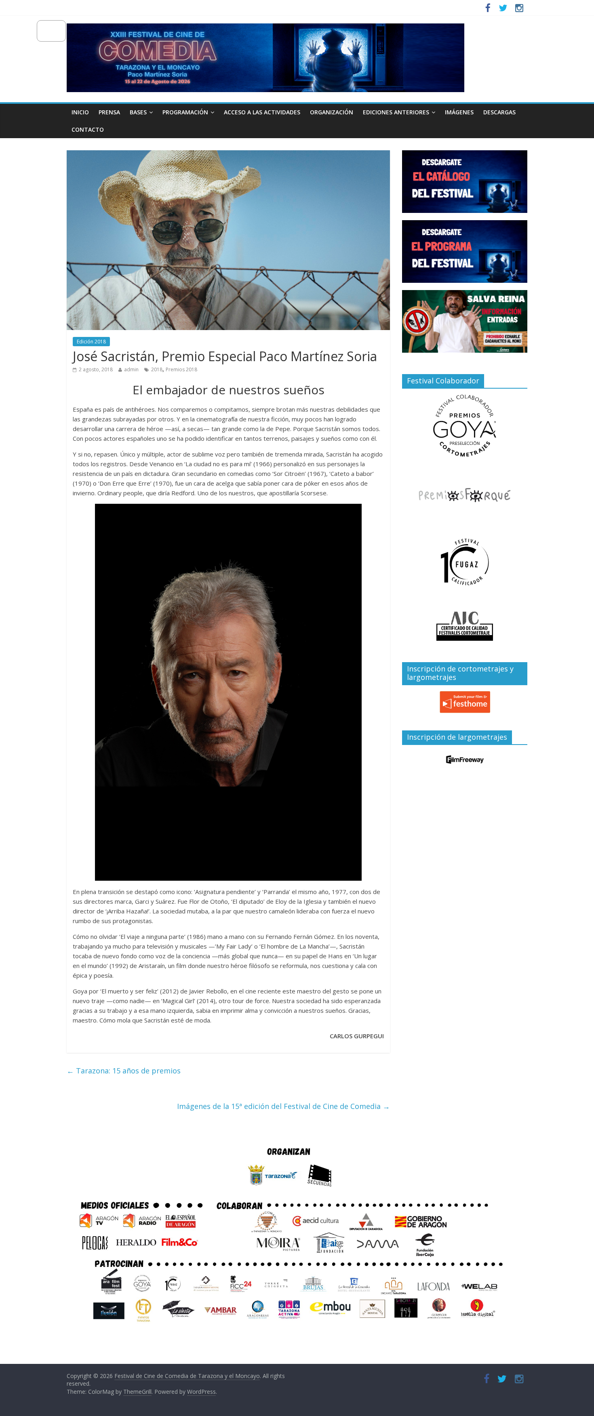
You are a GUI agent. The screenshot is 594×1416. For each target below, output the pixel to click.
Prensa (109, 112)
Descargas (499, 112)
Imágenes (459, 112)
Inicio (80, 112)
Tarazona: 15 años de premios (124, 1070)
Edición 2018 (91, 341)
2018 (156, 369)
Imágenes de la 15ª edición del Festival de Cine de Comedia (283, 1106)
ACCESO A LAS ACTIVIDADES (262, 112)
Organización (331, 112)
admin (131, 369)
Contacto (88, 129)
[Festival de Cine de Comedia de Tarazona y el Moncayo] (265, 28)
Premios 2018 (181, 369)
